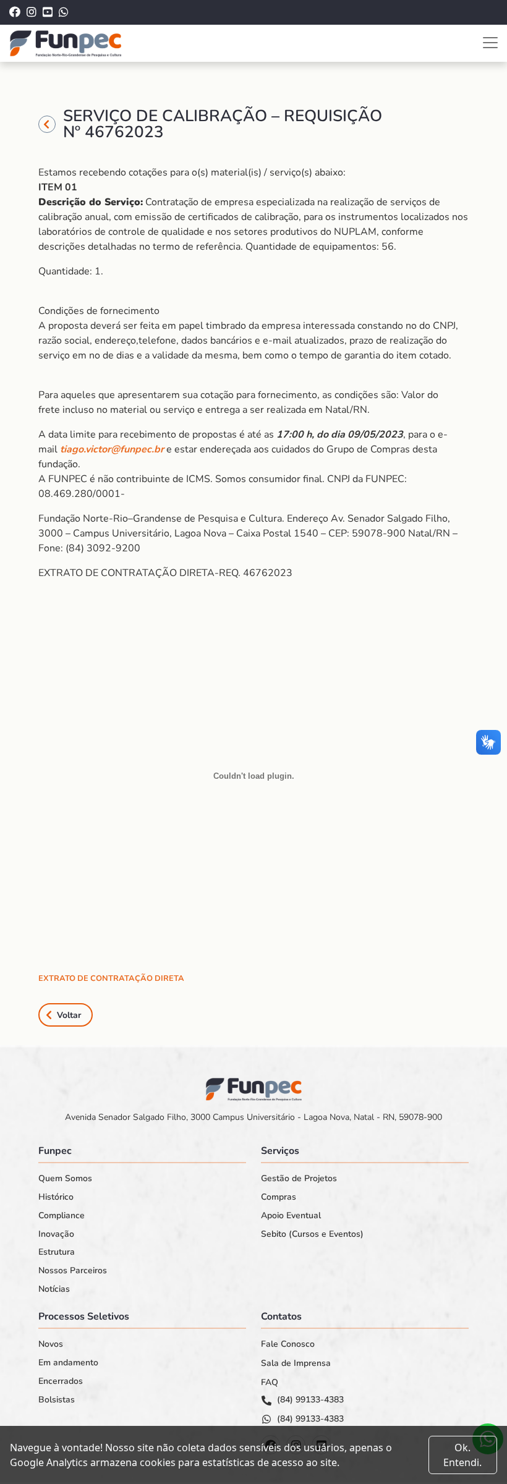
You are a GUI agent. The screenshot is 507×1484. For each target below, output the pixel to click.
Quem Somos (65, 1178)
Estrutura (56, 1252)
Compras (278, 1197)
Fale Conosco (288, 1344)
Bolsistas (56, 1400)
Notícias (54, 1289)
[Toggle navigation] (490, 42)
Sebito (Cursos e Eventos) (312, 1234)
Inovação (56, 1234)
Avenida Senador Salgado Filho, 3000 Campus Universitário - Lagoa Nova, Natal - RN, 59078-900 (253, 1117)
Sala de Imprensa (296, 1363)
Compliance (61, 1215)
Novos (50, 1344)
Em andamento (68, 1362)
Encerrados (60, 1381)
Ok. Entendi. (462, 1455)
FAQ (269, 1382)
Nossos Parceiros (72, 1270)
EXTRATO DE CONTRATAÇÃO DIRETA (111, 978)
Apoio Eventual (291, 1215)
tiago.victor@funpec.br (112, 449)
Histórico (56, 1197)
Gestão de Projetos (299, 1178)
